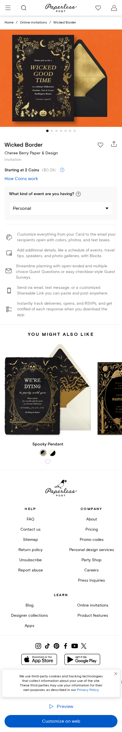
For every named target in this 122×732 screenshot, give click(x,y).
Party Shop (91, 560)
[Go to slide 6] (70, 131)
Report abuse (30, 570)
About (91, 519)
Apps (29, 625)
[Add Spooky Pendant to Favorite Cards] (47, 461)
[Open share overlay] (114, 143)
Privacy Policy (87, 690)
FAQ (30, 519)
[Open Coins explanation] (62, 170)
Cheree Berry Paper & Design (31, 153)
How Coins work (21, 179)
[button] (78, 194)
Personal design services (91, 549)
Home (9, 22)
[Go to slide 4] (61, 131)
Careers (91, 570)
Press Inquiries (91, 580)
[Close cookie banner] (115, 673)
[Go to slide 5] (65, 131)
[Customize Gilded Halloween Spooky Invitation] (61, 78)
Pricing (91, 529)
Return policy (30, 549)
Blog (29, 605)
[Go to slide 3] (56, 131)
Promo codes (92, 539)
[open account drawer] (114, 8)
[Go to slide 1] (47, 131)
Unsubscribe (30, 560)
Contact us (30, 529)
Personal (22, 208)
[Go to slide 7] (74, 131)
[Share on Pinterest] (56, 646)
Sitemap (30, 539)
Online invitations (33, 22)
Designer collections (29, 615)
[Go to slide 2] (52, 131)
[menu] (8, 8)
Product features (92, 615)
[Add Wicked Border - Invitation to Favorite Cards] (100, 145)
